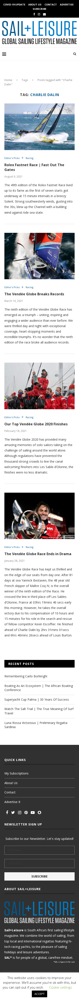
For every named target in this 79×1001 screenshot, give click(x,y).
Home (8, 80)
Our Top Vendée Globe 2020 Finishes (36, 424)
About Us (34, 4)
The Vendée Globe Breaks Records (34, 294)
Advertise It (12, 802)
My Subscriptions (16, 773)
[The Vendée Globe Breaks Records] (39, 256)
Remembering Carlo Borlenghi (25, 676)
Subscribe (39, 8)
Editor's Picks (12, 158)
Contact (51, 4)
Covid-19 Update (14, 4)
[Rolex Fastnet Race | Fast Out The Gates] (39, 126)
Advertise (67, 4)
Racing (29, 158)
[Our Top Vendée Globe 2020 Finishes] (39, 386)
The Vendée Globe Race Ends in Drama (37, 553)
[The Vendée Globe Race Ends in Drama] (39, 516)
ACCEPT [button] (39, 994)
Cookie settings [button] (60, 987)
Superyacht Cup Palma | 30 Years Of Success (36, 699)
